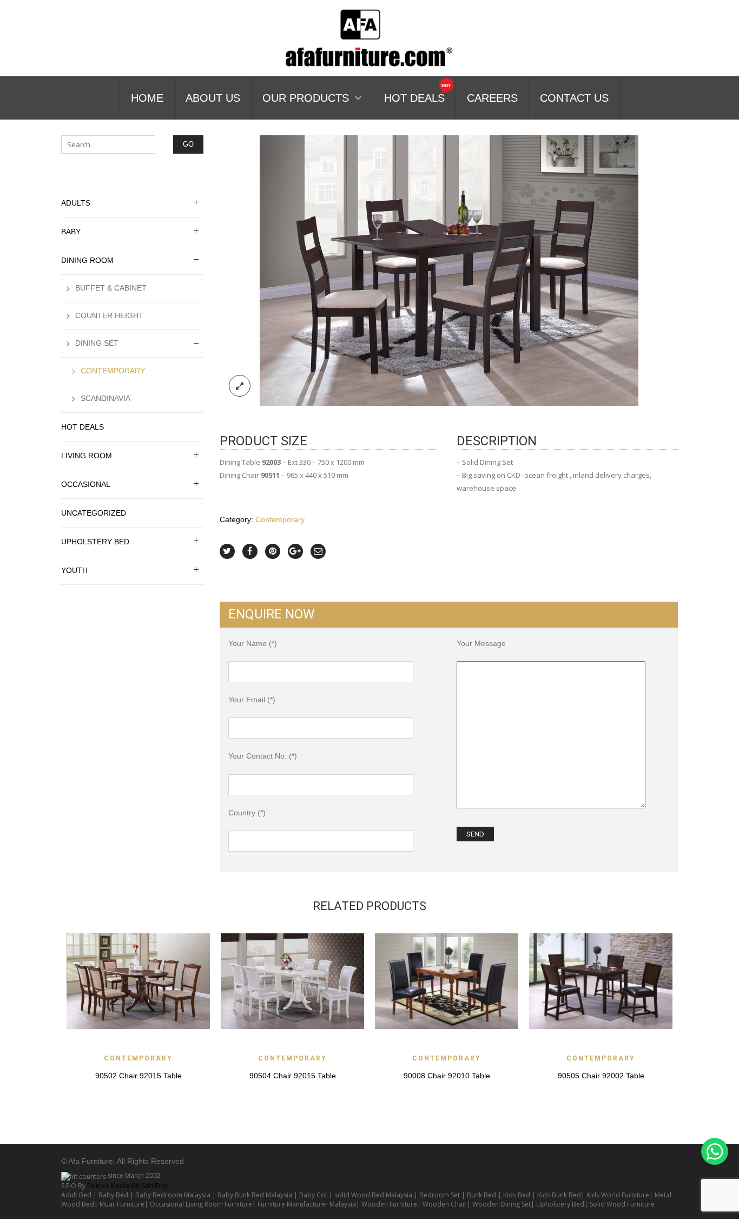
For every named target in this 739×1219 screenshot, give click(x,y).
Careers (492, 98)
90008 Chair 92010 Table (447, 1075)
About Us (213, 98)
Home (147, 98)
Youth (74, 570)
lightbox (239, 386)
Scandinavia (105, 398)
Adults (75, 203)
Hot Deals (414, 98)
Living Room (86, 455)
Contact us (574, 98)
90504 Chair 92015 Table (292, 1075)
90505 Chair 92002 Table (601, 1075)
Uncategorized (93, 513)
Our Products (305, 98)
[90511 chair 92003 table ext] (449, 269)
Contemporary (280, 519)
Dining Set (96, 343)
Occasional (85, 484)
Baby (71, 231)
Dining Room (87, 260)
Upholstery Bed (95, 541)
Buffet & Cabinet (111, 288)
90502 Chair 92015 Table (138, 1075)
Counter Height (109, 315)
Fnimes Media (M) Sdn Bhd (127, 1185)
